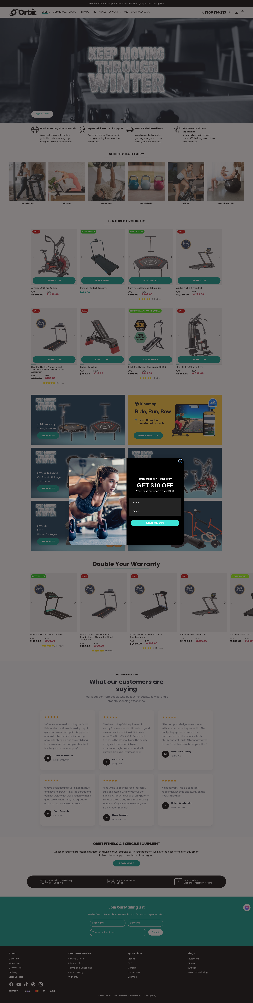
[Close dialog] (180, 461)
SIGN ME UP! (155, 523)
